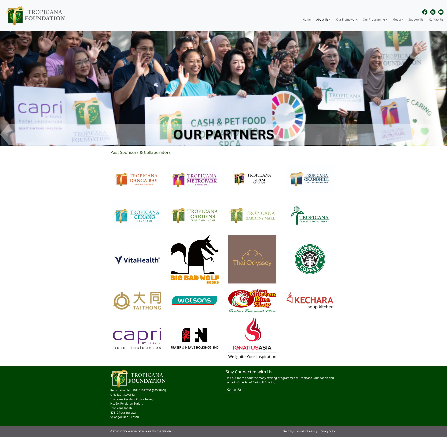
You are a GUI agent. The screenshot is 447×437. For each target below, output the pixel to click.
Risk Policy (288, 431)
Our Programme (374, 19)
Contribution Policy (307, 431)
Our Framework (346, 19)
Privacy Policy (328, 431)
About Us (322, 19)
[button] (330, 19)
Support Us (415, 19)
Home (307, 19)
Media (397, 19)
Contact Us (436, 19)
